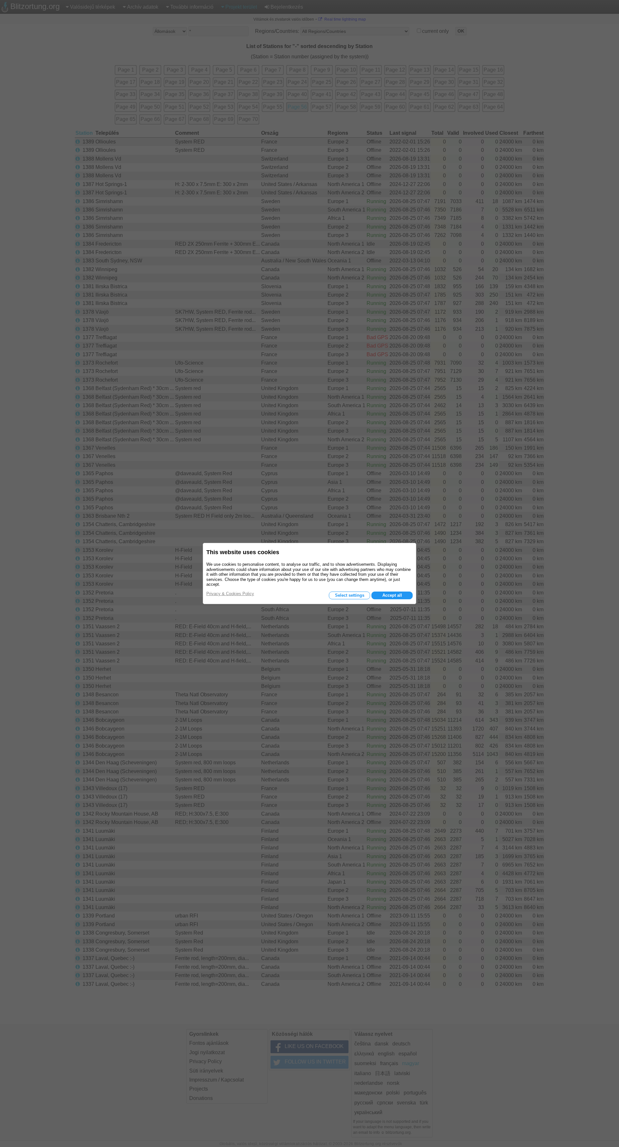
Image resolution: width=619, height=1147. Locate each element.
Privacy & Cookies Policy (230, 593)
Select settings (349, 595)
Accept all (392, 595)
